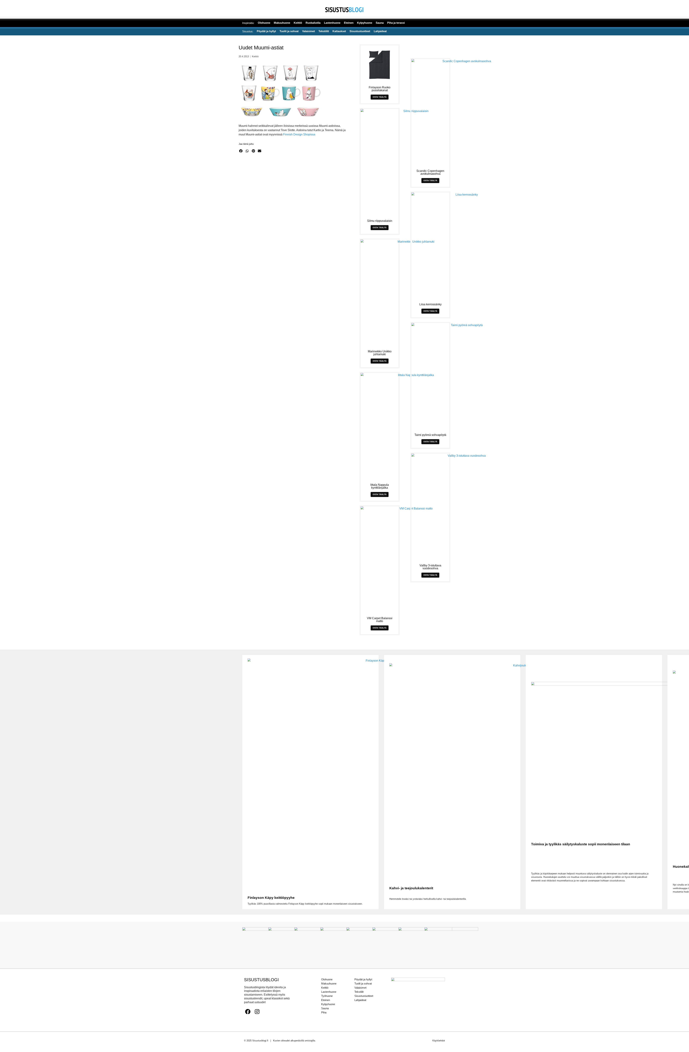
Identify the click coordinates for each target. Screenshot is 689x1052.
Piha (323, 1012)
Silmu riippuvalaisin (379, 220)
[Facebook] (248, 1011)
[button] (241, 151)
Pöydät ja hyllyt (363, 979)
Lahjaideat (360, 1000)
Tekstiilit (359, 991)
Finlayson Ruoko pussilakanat (379, 89)
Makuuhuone (328, 983)
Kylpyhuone (328, 1004)
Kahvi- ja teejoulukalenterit (411, 888)
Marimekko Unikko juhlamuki (380, 353)
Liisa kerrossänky (430, 304)
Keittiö (255, 56)
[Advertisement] (294, 191)
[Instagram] (257, 1011)
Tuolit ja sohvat (363, 983)
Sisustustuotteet (363, 995)
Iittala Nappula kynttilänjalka (379, 486)
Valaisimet (360, 987)
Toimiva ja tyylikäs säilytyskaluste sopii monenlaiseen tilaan (580, 844)
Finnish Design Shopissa (299, 134)
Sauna (325, 1008)
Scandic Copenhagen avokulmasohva (430, 172)
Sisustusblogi (261, 979)
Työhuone (327, 995)
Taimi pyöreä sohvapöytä (430, 434)
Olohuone (326, 979)
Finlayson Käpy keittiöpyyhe (271, 898)
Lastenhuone (328, 991)
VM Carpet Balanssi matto (379, 620)
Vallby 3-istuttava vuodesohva (430, 567)
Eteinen (325, 1000)
